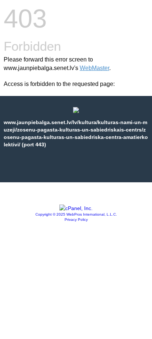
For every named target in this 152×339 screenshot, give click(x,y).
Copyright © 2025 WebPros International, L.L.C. (76, 214)
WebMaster (94, 68)
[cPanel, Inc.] (76, 208)
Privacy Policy (76, 219)
